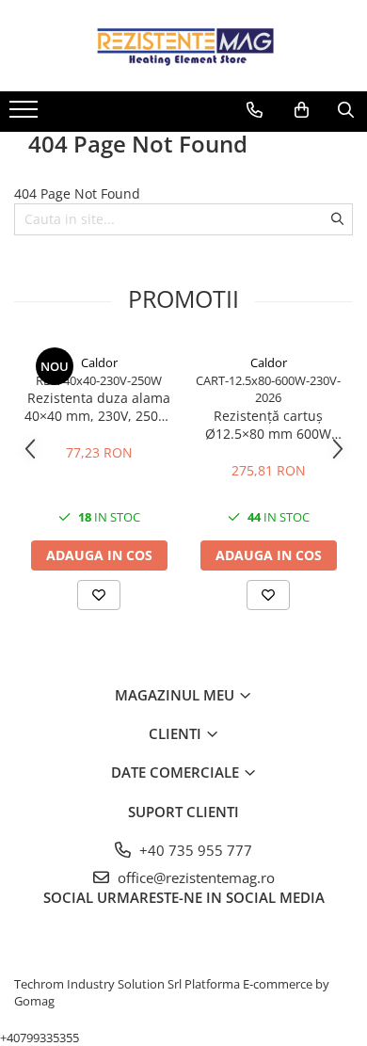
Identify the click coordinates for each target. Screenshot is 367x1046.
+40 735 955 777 (194, 850)
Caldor (99, 362)
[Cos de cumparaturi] (301, 110)
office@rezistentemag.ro (194, 877)
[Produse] (25, 115)
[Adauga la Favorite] (98, 595)
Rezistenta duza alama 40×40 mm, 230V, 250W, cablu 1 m (99, 407)
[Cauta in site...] (346, 110)
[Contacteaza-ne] (254, 110)
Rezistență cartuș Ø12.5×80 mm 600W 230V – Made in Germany (268, 425)
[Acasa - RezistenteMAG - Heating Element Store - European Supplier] (183, 45)
